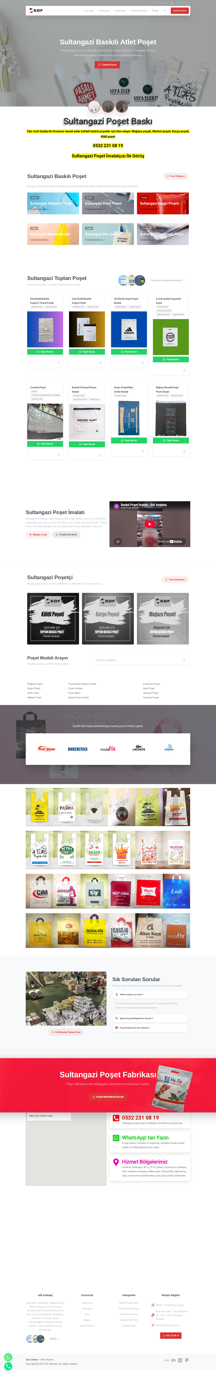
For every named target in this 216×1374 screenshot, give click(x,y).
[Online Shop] (123, 280)
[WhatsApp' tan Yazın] (116, 1138)
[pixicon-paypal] (187, 1360)
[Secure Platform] (132, 280)
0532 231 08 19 (140, 1118)
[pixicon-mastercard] (173, 1360)
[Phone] (8, 1366)
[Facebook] (172, 3)
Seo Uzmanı (32, 1359)
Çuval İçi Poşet (38, 387)
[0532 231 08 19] (116, 1118)
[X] (177, 3)
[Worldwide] (140, 280)
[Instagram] (187, 3)
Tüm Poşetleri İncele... (35, 3)
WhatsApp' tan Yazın (145, 1138)
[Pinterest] (182, 3)
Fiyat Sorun (46, 351)
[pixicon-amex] (180, 1360)
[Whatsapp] (8, 1357)
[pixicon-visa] (166, 1360)
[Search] (164, 10)
